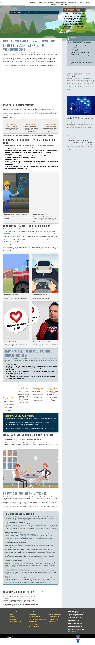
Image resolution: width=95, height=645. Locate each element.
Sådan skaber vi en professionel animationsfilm (79, 59)
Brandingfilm (7, 233)
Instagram (26, 533)
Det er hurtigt (75, 49)
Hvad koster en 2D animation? (78, 60)
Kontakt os (16, 604)
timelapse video (42, 3)
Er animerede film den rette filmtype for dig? (78, 75)
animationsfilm (16, 360)
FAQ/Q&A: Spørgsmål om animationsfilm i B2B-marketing (80, 141)
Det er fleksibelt (75, 47)
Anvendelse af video (72, 3)
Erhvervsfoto (51, 3)
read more (69, 89)
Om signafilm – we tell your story (59, 5)
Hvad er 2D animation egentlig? (79, 45)
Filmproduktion (32, 3)
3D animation (10, 496)
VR (32, 496)
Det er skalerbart (75, 50)
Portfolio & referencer (60, 3)
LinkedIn (33, 533)
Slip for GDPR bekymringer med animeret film (80, 119)
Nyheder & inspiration (85, 3)
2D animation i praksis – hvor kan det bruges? (82, 55)
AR (29, 496)
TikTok (21, 533)
